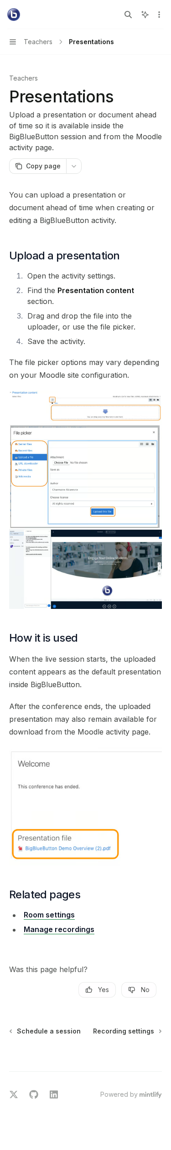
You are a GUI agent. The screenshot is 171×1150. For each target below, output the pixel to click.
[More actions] (159, 14)
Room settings (49, 914)
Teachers (23, 78)
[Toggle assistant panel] (145, 14)
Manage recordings (59, 929)
